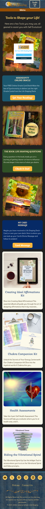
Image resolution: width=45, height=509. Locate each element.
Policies (16, 485)
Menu (23, 9)
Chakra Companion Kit (22, 354)
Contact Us (27, 485)
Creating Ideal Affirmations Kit (22, 293)
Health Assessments (22, 410)
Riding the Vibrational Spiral (22, 454)
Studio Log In (34, 4)
